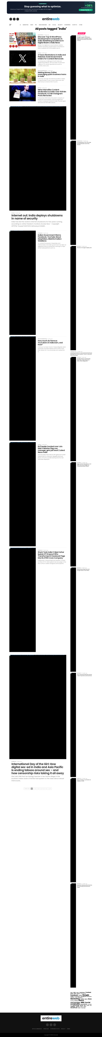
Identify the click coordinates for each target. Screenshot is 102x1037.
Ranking (72, 1000)
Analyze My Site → (86, 10)
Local (76, 997)
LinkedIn (72, 997)
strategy (90, 1004)
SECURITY (60, 25)
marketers (80, 997)
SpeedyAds (46, 1028)
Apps (77, 992)
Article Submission (37, 1028)
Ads (74, 992)
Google (85, 995)
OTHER (80, 25)
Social (87, 1002)
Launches (89, 996)
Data (75, 993)
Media (82, 999)
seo (82, 1002)
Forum (80, 995)
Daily (71, 993)
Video (81, 1006)
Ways (85, 1006)
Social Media (84, 1004)
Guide (72, 996)
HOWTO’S (74, 25)
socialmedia (75, 1004)
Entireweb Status (55, 1028)
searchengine (75, 1002)
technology (75, 1005)
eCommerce (83, 993)
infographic (77, 996)
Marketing (75, 999)
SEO (50, 25)
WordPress (74, 1007)
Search (81, 1000)
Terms (68, 1028)
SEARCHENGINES (43, 25)
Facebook (74, 995)
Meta (86, 999)
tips (85, 1005)
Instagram (83, 996)
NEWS (31, 25)
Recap (76, 1000)
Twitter (72, 1006)
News (90, 999)
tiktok (81, 1005)
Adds (71, 992)
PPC (36, 25)
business (82, 992)
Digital (78, 993)
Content (88, 992)
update (78, 1006)
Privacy (63, 1028)
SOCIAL (54, 25)
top (91, 1005)
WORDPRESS (67, 25)
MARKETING (25, 25)
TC (71, 1005)
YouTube (83, 1007)
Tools (87, 1005)
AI (20, 25)
